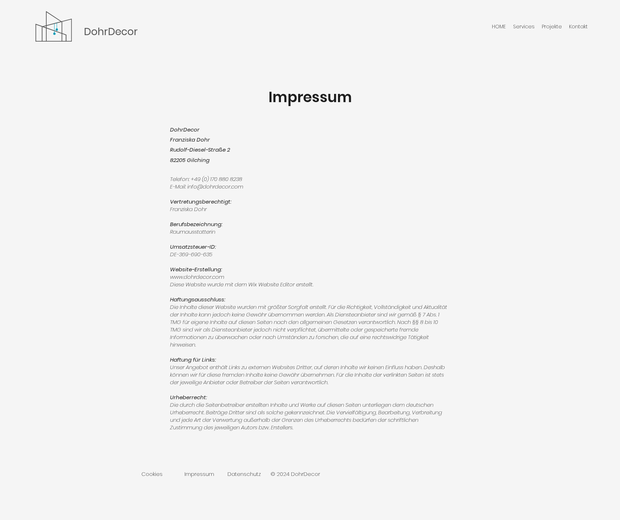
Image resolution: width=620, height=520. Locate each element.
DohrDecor (111, 32)
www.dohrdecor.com (197, 277)
